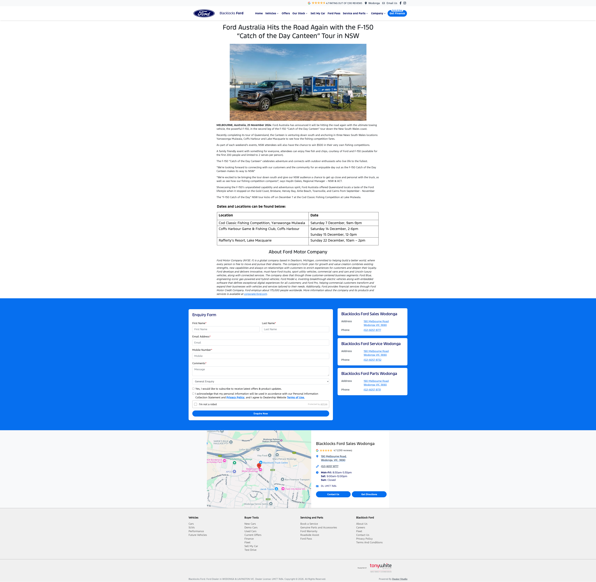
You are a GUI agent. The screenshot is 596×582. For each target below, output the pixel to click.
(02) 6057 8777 (372, 330)
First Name (199, 323)
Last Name (269, 323)
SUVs (192, 527)
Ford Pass (334, 13)
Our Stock (298, 13)
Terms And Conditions (369, 542)
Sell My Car (318, 13)
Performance (196, 531)
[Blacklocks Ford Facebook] (401, 3)
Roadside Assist (309, 535)
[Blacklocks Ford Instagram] (405, 3)
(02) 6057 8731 (372, 389)
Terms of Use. (296, 397)
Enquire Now (261, 413)
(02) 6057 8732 (372, 360)
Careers (360, 527)
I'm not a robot (208, 404)
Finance (249, 538)
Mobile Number (202, 350)
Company (377, 13)
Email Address (201, 336)
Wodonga (374, 3)
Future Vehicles (198, 535)
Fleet (247, 542)
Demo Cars (250, 527)
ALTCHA (324, 404)
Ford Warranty (308, 531)
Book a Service (309, 523)
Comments (199, 363)
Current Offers (252, 535)
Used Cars (250, 531)
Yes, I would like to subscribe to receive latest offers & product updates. (238, 388)
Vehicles (270, 13)
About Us (361, 523)
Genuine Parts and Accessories (318, 527)
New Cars (250, 523)
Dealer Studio (399, 578)
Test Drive (250, 550)
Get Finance (397, 13)
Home (259, 13)
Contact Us (333, 494)
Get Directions (369, 494)
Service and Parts (354, 13)
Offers (286, 13)
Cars (191, 523)
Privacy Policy (235, 397)
